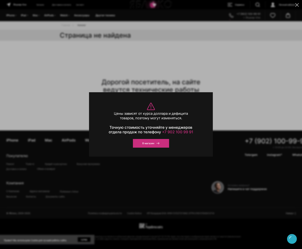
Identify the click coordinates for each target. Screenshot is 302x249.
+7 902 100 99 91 (177, 132)
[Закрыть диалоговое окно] (297, 5)
